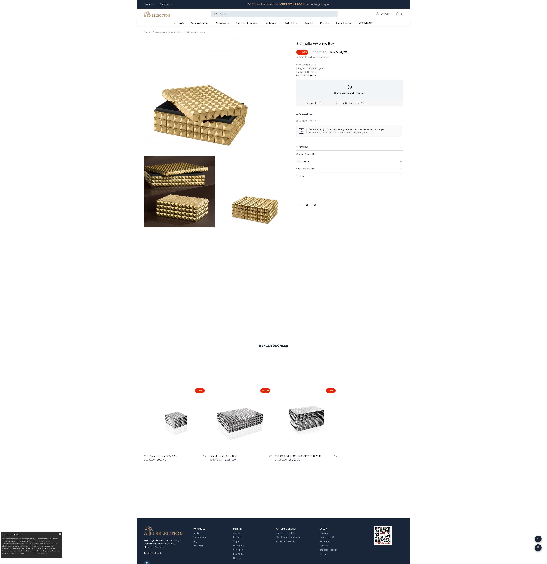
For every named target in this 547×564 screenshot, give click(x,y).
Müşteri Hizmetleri (285, 533)
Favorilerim (325, 541)
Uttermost (238, 545)
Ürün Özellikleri (304, 114)
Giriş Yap (324, 533)
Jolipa (236, 541)
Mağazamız (167, 4)
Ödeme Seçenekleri (306, 154)
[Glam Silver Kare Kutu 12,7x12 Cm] (175, 419)
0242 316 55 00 (155, 553)
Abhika (236, 533)
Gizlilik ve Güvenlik (285, 541)
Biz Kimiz (197, 533)
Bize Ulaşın (198, 545)
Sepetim (324, 545)
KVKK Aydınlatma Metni (288, 537)
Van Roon (238, 550)
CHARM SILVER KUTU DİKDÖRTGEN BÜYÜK (298, 456)
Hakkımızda (149, 4)
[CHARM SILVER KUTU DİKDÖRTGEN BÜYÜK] (306, 419)
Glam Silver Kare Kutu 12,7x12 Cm (160, 456)
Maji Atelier (238, 554)
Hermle (237, 558)
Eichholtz (237, 537)
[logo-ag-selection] (163, 531)
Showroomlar (199, 537)
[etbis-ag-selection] (383, 535)
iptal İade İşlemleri (328, 550)
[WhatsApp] (538, 539)
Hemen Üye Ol (327, 537)
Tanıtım (300, 176)
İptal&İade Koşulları (305, 168)
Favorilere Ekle (205, 456)
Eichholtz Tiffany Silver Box (222, 456)
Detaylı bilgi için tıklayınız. (37, 553)
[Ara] (216, 14)
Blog (195, 541)
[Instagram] (538, 547)
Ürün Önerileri (303, 161)
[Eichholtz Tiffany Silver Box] (240, 419)
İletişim (323, 554)
